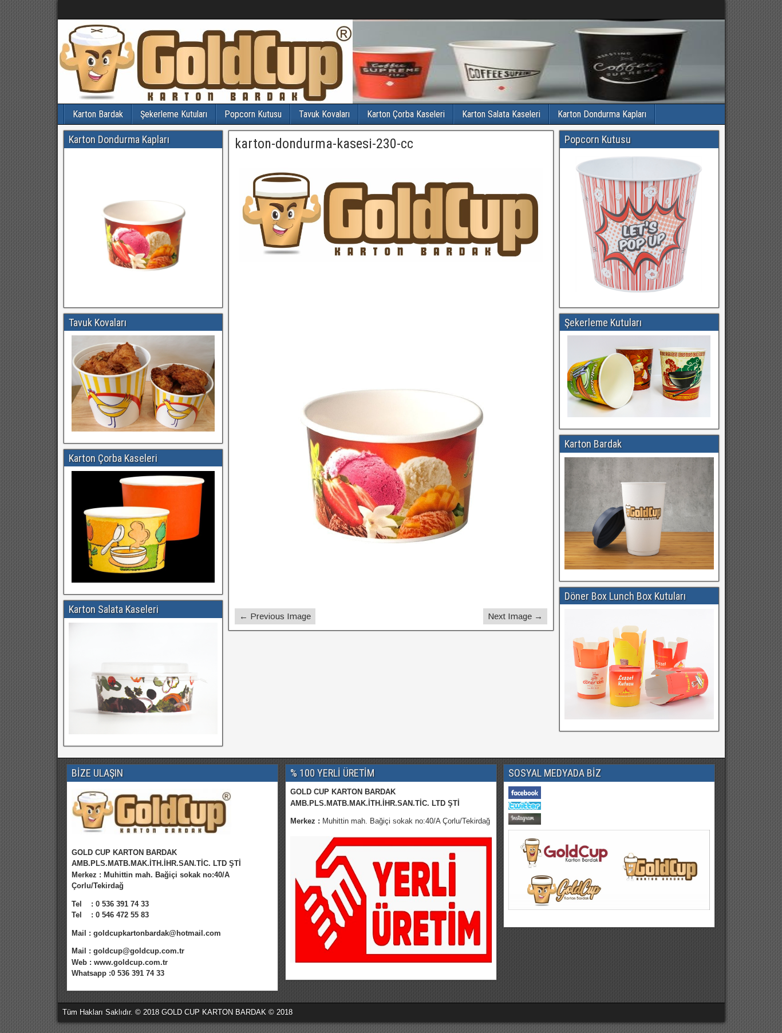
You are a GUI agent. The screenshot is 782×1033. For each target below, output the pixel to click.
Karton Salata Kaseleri (501, 114)
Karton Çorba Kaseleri (406, 114)
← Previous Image (275, 616)
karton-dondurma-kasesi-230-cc (324, 144)
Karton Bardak (98, 114)
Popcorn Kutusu (253, 114)
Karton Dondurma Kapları (602, 114)
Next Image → (515, 616)
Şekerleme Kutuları (173, 114)
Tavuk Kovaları (324, 114)
